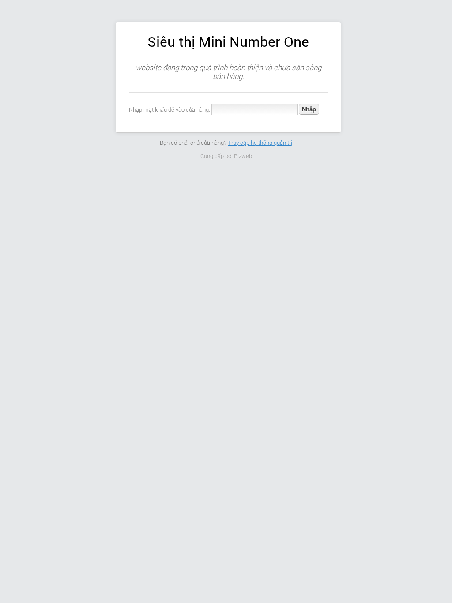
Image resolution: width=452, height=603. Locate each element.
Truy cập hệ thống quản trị (260, 142)
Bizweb (243, 156)
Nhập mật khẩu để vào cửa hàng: (169, 109)
